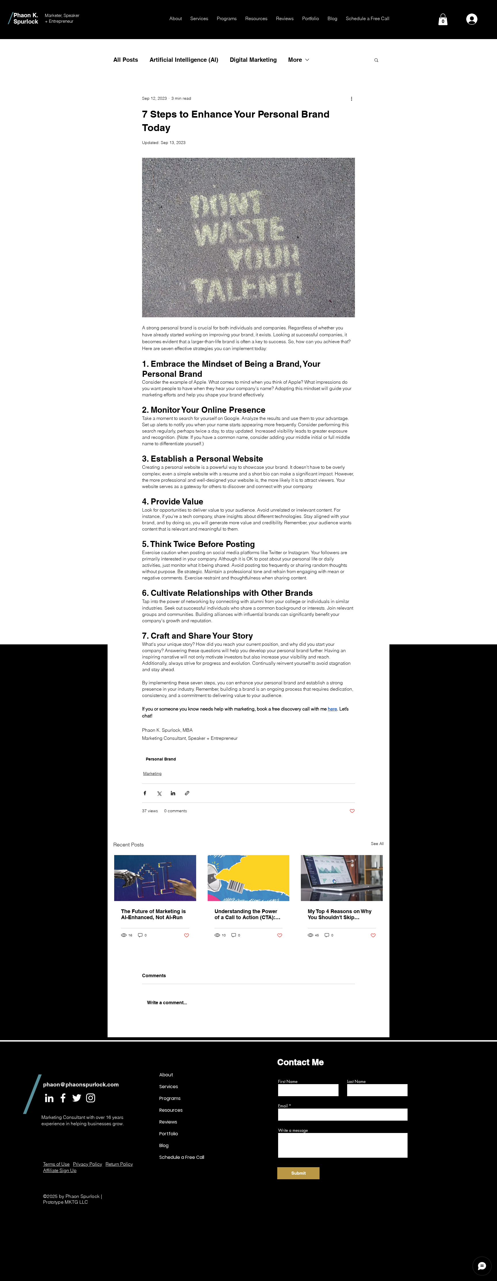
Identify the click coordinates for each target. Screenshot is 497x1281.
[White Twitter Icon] (77, 1098)
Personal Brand (161, 759)
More (295, 59)
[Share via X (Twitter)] (159, 793)
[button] (199, 18)
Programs (170, 1098)
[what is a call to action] (249, 878)
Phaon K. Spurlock (26, 18)
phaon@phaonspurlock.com (81, 1084)
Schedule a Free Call (179, 1157)
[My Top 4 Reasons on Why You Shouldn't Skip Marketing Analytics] (342, 878)
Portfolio (168, 1133)
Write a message (293, 1130)
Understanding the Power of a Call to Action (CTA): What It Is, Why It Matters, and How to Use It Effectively (246, 914)
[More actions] (351, 98)
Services (168, 1086)
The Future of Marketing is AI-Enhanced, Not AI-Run (153, 914)
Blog (164, 1145)
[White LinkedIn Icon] (49, 1098)
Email (283, 1106)
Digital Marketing (253, 59)
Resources (171, 1110)
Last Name (356, 1082)
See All (377, 843)
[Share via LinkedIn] (173, 793)
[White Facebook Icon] (63, 1098)
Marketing (152, 773)
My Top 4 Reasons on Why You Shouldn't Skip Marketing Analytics (340, 914)
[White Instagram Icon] (91, 1098)
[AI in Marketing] (155, 878)
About (166, 1074)
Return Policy (119, 1164)
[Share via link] (187, 793)
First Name (287, 1082)
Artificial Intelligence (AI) (184, 59)
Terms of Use (56, 1164)
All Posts (125, 59)
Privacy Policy (87, 1164)
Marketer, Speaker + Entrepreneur (62, 18)
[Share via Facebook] (145, 793)
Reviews (168, 1122)
